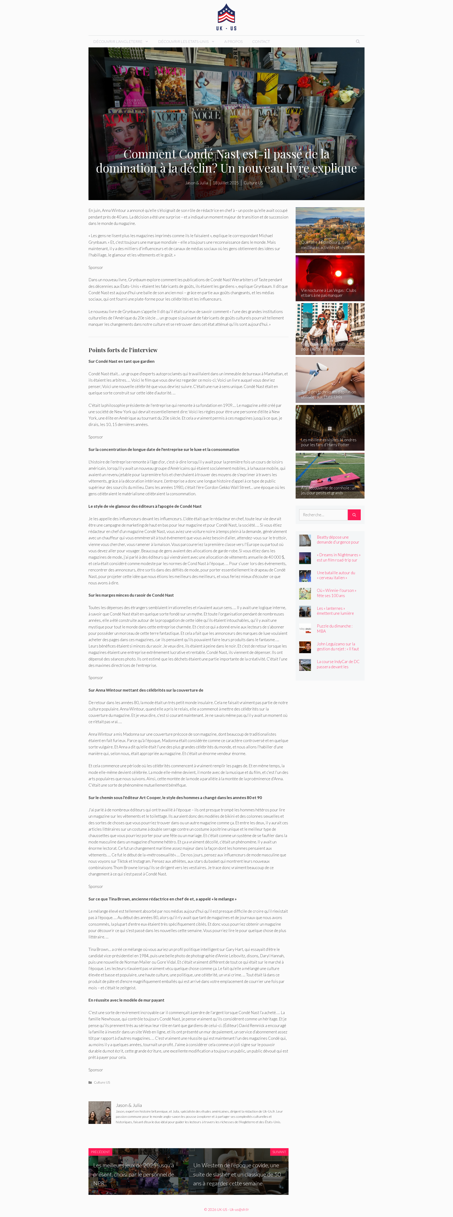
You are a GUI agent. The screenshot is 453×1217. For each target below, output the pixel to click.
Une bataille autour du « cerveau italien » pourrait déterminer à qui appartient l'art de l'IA (338, 580)
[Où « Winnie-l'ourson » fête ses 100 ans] (305, 596)
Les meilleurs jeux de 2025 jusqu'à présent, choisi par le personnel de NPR (133, 1174)
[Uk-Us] (226, 17)
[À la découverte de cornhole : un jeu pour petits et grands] (330, 495)
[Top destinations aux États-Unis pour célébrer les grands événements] (330, 351)
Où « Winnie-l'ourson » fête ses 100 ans (336, 593)
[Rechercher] (354, 514)
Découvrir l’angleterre (118, 41)
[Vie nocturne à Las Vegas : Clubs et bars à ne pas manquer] (330, 298)
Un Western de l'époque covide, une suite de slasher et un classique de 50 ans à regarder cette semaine (237, 1174)
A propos (233, 41)
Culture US (102, 1082)
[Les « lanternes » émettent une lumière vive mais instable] (305, 614)
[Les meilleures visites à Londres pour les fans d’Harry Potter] (330, 447)
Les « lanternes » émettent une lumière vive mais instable (335, 613)
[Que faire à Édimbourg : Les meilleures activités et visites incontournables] (330, 250)
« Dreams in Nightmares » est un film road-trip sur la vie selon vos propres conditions (339, 562)
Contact (261, 41)
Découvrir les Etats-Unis (183, 41)
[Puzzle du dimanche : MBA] (305, 632)
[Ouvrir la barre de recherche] (358, 41)
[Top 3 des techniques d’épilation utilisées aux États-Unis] (330, 399)
